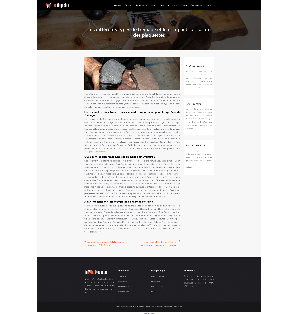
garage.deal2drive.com (94, 151)
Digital (184, 5)
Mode (161, 5)
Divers (208, 5)
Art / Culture (141, 5)
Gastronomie (196, 5)
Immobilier (117, 5)
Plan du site (149, 313)
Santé (153, 5)
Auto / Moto (173, 5)
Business (128, 5)
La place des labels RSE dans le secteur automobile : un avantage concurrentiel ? (159, 243)
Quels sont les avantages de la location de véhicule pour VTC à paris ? (105, 243)
